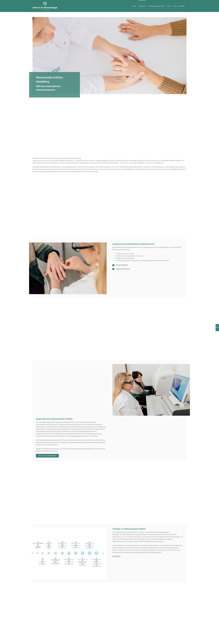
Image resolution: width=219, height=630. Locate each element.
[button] (147, 265)
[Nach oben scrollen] (217, 329)
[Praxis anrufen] (217, 325)
